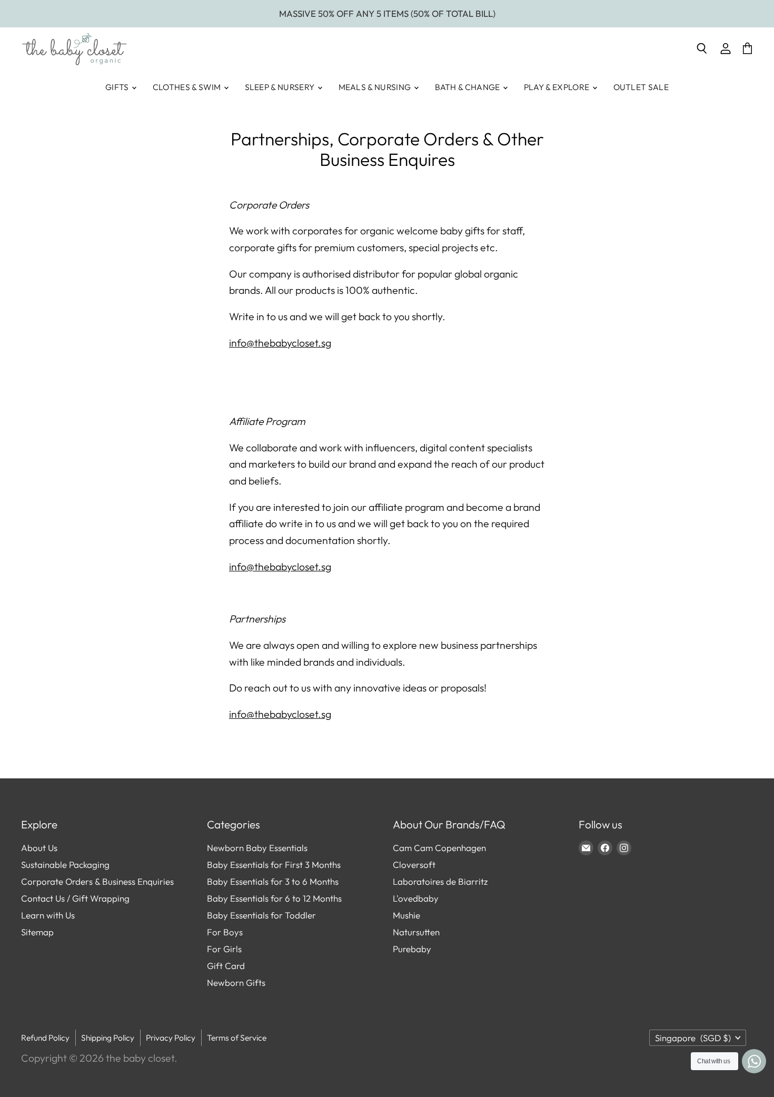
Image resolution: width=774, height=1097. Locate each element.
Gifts (118, 87)
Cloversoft (414, 864)
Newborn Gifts (236, 982)
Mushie (406, 915)
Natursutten (416, 931)
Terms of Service (236, 1037)
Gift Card (226, 965)
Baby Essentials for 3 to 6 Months (273, 881)
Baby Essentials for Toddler (261, 915)
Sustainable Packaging (65, 864)
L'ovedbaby (416, 898)
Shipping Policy (107, 1037)
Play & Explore (557, 87)
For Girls (224, 948)
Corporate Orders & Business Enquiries (97, 881)
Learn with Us (48, 915)
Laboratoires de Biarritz (440, 881)
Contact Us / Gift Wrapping (75, 898)
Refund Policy (45, 1037)
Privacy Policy (170, 1037)
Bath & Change (468, 87)
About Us (39, 847)
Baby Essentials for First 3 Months (274, 864)
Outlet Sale (641, 87)
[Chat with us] (754, 1061)
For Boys (225, 931)
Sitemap (37, 931)
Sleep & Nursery (280, 87)
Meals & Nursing (376, 87)
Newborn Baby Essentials (257, 847)
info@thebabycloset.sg (280, 342)
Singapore (693, 1037)
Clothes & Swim (188, 87)
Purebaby (412, 948)
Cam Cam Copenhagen (439, 847)
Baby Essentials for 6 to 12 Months (274, 898)
